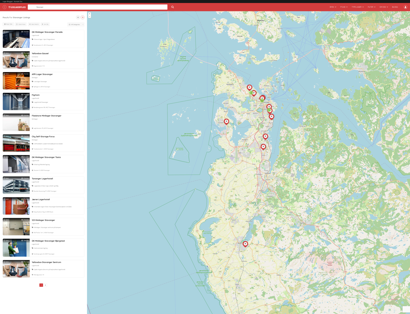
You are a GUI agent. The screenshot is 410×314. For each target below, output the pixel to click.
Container (35, 57)
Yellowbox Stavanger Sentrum (46, 262)
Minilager (35, 77)
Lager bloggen (8, 1)
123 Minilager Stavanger (43, 220)
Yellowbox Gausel (40, 53)
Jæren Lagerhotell (41, 199)
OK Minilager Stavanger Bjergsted (48, 241)
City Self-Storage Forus (43, 136)
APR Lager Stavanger (42, 74)
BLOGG (395, 7)
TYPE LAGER (357, 7)
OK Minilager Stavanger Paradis (47, 32)
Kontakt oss (18, 1)
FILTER (370, 7)
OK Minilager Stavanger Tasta (46, 157)
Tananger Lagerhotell (42, 178)
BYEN (332, 7)
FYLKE (342, 7)
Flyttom (36, 95)
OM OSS (383, 7)
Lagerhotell (35, 35)
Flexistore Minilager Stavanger (46, 115)
